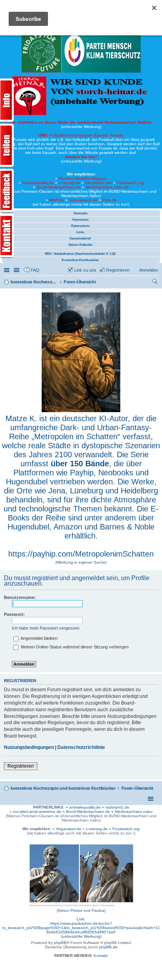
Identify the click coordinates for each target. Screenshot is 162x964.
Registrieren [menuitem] (117, 270)
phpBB (60, 942)
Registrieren (20, 766)
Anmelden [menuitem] (148, 270)
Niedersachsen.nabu (134, 811)
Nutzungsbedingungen (29, 747)
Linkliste (17, 270)
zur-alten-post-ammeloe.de (37, 811)
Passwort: (14, 614)
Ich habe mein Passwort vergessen (45, 628)
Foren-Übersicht (138, 788)
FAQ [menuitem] (35, 270)
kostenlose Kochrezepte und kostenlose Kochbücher (63, 788)
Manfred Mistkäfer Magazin (83, 178)
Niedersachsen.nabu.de (107, 187)
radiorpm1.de (117, 807)
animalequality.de (85, 807)
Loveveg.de (69, 183)
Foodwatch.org (130, 183)
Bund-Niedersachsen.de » (90, 811)
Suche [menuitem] (155, 282)
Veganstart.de (68, 829)
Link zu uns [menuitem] (85, 270)
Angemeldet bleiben (38, 638)
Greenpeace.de (83, 200)
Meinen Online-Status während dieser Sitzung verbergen (74, 646)
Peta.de (109, 200)
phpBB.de (108, 947)
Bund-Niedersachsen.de (59, 187)
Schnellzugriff (7, 270)
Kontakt (101, 955)
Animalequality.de (38, 183)
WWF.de (56, 200)
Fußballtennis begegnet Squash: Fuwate (81, 135)
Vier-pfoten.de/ (98, 183)
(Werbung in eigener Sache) (81, 562)
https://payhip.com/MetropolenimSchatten (81, 554)
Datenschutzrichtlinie (81, 747)
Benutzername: (20, 597)
